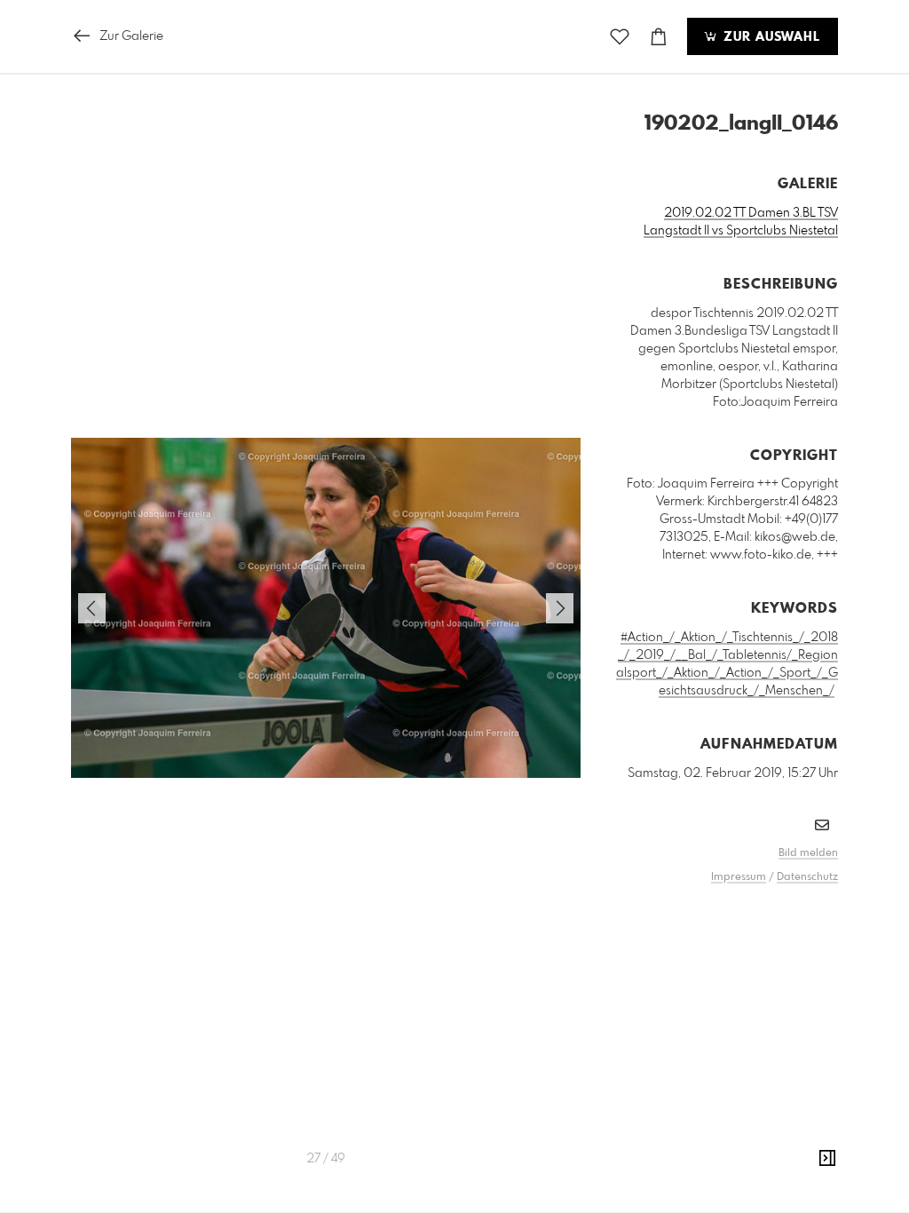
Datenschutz (807, 877)
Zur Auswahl (769, 37)
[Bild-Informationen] (827, 1159)
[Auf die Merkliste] (619, 37)
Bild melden (808, 853)
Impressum (738, 877)
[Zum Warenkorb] (658, 37)
